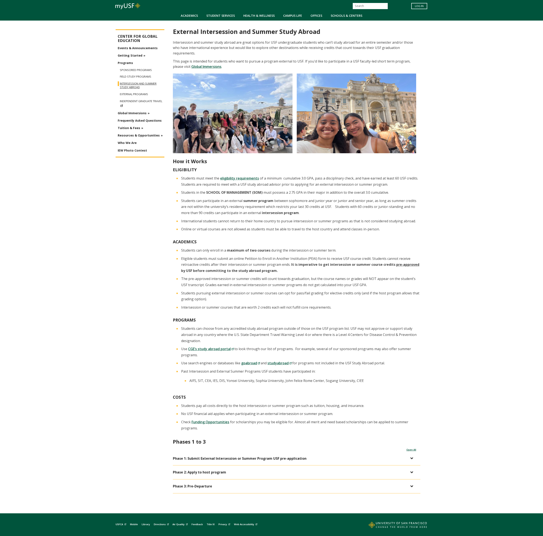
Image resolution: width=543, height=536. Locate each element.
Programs (125, 63)
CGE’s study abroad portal (209, 349)
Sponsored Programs (136, 69)
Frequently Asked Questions (140, 120)
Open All (411, 449)
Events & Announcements (138, 48)
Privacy (222, 524)
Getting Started (130, 55)
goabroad (249, 363)
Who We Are (127, 143)
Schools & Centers (346, 16)
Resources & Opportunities (139, 135)
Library (146, 524)
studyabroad (278, 363)
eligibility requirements (239, 178)
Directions (160, 524)
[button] (294, 458)
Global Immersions (206, 66)
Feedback (197, 524)
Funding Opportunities (210, 422)
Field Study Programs (135, 76)
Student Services (220, 16)
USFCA (119, 524)
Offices (316, 16)
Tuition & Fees (129, 128)
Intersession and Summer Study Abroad (138, 85)
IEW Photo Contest (132, 150)
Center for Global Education (138, 38)
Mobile (134, 524)
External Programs (134, 94)
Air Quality (178, 524)
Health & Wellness (259, 16)
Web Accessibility (244, 524)
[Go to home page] (393, 526)
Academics (189, 16)
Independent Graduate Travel (141, 101)
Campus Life (292, 16)
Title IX (211, 524)
